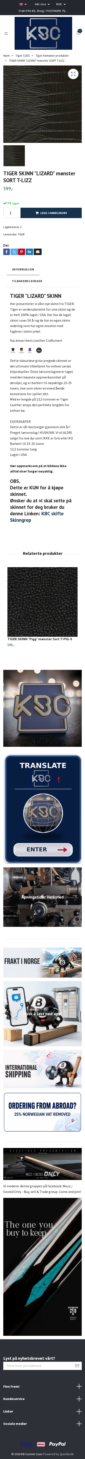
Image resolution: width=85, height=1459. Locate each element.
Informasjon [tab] (23, 290)
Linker (8, 1432)
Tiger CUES (23, 77)
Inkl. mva (41, 4)
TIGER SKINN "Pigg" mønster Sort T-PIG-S (39, 660)
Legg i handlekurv (53, 234)
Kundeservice (14, 1420)
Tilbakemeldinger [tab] (27, 302)
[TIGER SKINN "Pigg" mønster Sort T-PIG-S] (42, 623)
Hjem (6, 77)
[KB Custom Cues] (41, 43)
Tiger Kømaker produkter (52, 77)
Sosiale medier (15, 1445)
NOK (59, 4)
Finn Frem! (11, 1407)
